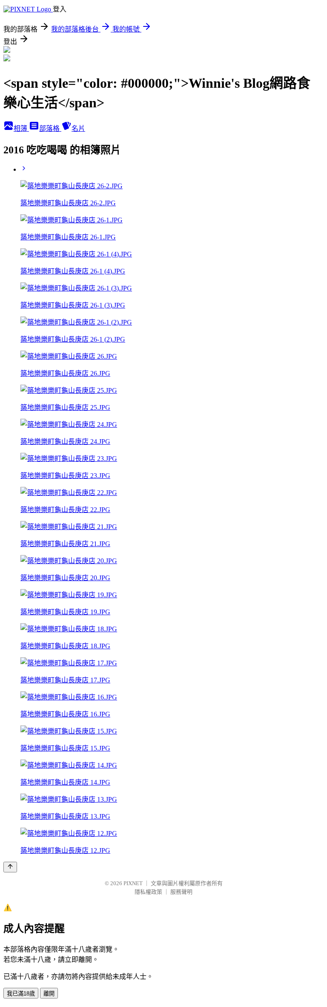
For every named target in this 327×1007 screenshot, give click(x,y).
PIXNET (133, 883)
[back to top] (10, 867)
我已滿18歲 (21, 993)
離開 (48, 993)
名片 (78, 128)
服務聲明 (181, 892)
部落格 (50, 128)
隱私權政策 (148, 892)
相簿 (21, 128)
